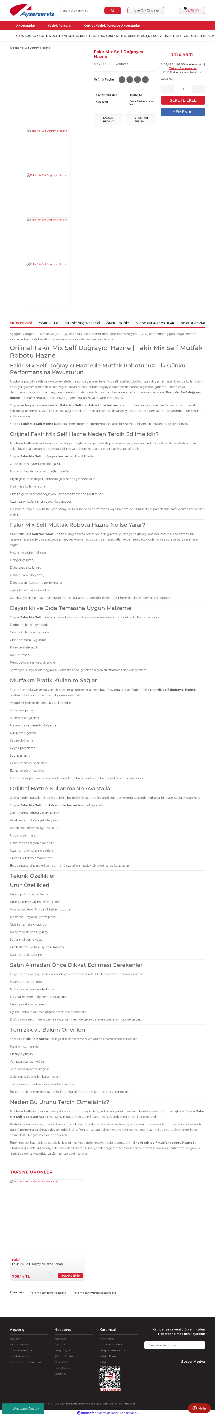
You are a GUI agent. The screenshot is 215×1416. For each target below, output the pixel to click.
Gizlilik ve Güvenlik (111, 1344)
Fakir (16, 1260)
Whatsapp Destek (26, 1409)
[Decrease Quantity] (167, 89)
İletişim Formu (109, 1356)
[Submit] (199, 1345)
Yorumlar (48, 323)
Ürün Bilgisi (21, 323)
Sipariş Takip (62, 1362)
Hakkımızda (107, 1338)
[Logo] (32, 10)
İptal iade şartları (20, 1356)
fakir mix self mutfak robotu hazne (95, 1292)
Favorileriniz (62, 1367)
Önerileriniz (117, 323)
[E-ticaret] (107, 1413)
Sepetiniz (60, 1373)
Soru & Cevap (193, 323)
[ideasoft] (85, 1413)
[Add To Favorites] (107, 94)
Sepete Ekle (70, 1275)
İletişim (104, 1362)
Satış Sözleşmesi (20, 1344)
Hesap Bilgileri (63, 1350)
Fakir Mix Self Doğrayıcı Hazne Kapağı (37, 1264)
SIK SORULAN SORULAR (155, 323)
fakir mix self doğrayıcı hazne (48, 1292)
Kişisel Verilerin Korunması (25, 1362)
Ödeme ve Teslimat (21, 1350)
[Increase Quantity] (198, 89)
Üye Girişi (60, 1344)
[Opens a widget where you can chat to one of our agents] (199, 1408)
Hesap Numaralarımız (113, 1350)
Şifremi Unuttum (65, 1356)
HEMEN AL (183, 112)
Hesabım (15, 1338)
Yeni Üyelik (61, 1338)
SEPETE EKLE (183, 100)
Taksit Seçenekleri (183, 68)
